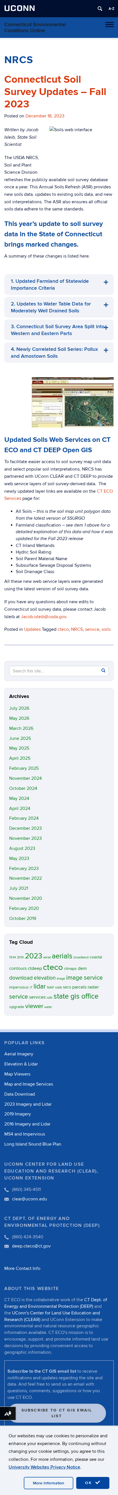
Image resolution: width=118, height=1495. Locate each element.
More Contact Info (22, 1268)
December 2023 (25, 828)
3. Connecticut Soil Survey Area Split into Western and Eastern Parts (58, 330)
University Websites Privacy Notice (44, 1467)
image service (84, 977)
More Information (48, 1483)
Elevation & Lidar (21, 1064)
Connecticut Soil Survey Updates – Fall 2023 (55, 92)
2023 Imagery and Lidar (28, 1104)
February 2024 (24, 818)
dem (82, 968)
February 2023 (24, 868)
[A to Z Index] (111, 8)
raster (93, 987)
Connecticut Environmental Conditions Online (35, 28)
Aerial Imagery (18, 1054)
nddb (58, 987)
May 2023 (19, 858)
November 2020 (25, 898)
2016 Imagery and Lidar (27, 1124)
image (61, 978)
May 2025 (19, 748)
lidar (40, 987)
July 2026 (19, 708)
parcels (79, 987)
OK (89, 1482)
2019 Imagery (17, 1114)
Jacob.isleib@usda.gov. (44, 617)
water (48, 1007)
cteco (63, 629)
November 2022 (25, 878)
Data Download (19, 1094)
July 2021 (18, 888)
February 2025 (24, 768)
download (21, 978)
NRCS (77, 629)
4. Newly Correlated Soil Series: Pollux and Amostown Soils (54, 352)
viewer (34, 1006)
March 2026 (21, 728)
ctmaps (70, 968)
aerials (62, 956)
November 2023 (25, 838)
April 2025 (19, 758)
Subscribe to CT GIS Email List (56, 1413)
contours (18, 968)
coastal (96, 957)
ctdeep (35, 968)
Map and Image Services (28, 1084)
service (92, 629)
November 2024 (25, 778)
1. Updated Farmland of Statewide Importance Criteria (50, 284)
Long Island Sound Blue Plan (32, 1144)
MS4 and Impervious (24, 1134)
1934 (12, 957)
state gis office (76, 996)
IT (31, 987)
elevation (45, 978)
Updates (32, 629)
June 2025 (20, 738)
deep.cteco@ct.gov (31, 1246)
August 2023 (22, 848)
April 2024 (19, 808)
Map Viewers (17, 1074)
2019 (20, 957)
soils (106, 629)
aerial (47, 957)
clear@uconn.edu (29, 1199)
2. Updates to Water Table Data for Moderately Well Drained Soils (51, 307)
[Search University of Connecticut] (100, 8)
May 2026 (19, 718)
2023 (33, 956)
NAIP (50, 987)
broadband (81, 957)
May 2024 (19, 798)
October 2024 (23, 788)
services (37, 997)
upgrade (16, 1006)
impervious (19, 987)
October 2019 (22, 918)
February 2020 (24, 908)
